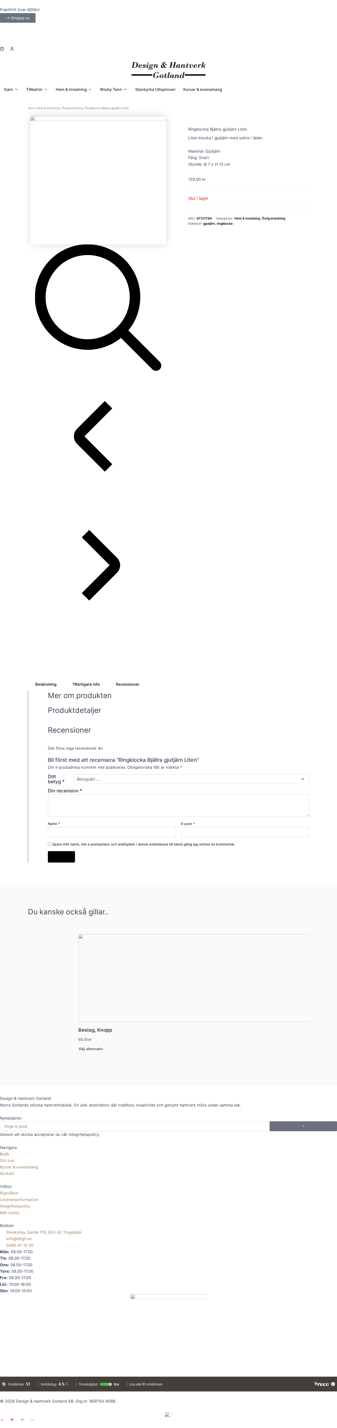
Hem (31, 108)
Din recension (65, 791)
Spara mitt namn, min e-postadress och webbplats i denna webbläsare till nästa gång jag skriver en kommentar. (143, 844)
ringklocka (224, 223)
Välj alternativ (90, 1049)
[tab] (46, 684)
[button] (35, 997)
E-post (188, 824)
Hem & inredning (48, 108)
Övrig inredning (72, 108)
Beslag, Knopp (95, 1030)
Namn (54, 824)
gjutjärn (209, 223)
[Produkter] (168, 53)
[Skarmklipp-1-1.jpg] (98, 179)
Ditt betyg (56, 779)
